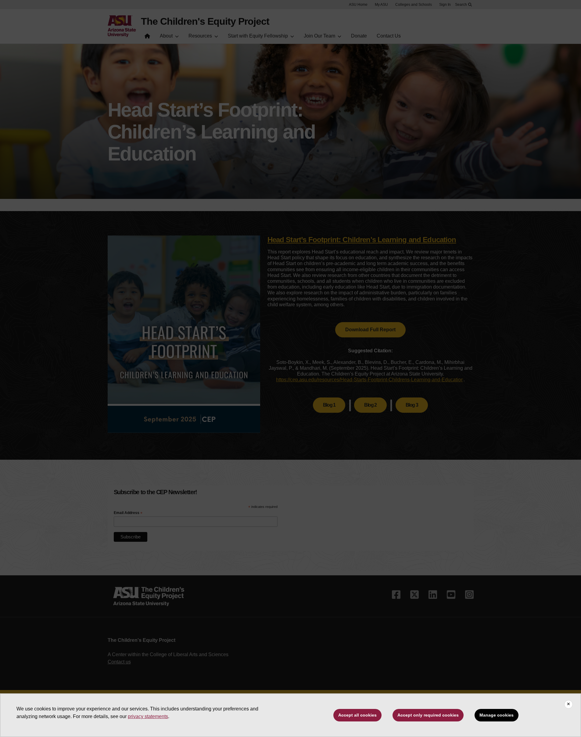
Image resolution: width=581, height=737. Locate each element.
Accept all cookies (357, 715)
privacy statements (148, 716)
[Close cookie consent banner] (568, 704)
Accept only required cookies (428, 715)
